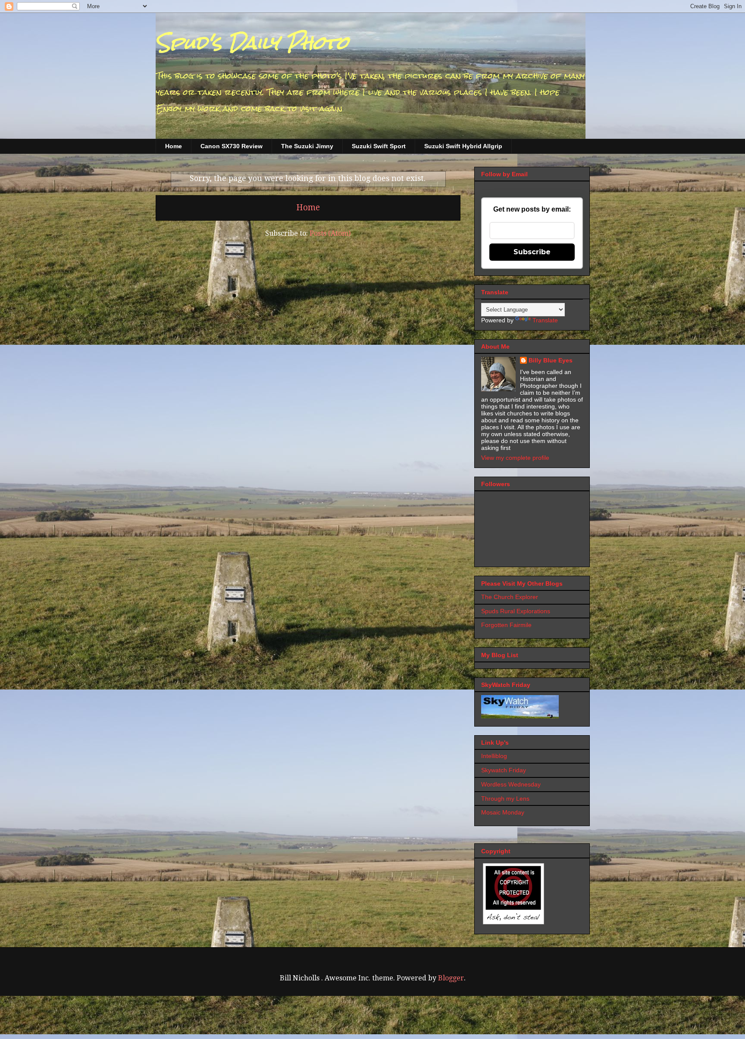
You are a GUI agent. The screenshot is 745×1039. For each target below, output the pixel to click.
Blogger (451, 978)
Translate (545, 320)
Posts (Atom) (330, 233)
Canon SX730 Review (231, 146)
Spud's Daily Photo (252, 42)
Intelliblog (494, 755)
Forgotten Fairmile (506, 624)
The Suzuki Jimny (307, 146)
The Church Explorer (509, 596)
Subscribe (532, 252)
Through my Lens (505, 798)
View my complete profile (515, 457)
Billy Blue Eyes (551, 360)
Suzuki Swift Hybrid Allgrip (463, 146)
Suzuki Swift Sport (379, 146)
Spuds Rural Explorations (515, 611)
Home (173, 146)
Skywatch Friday (503, 770)
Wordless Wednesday (511, 784)
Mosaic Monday (502, 812)
